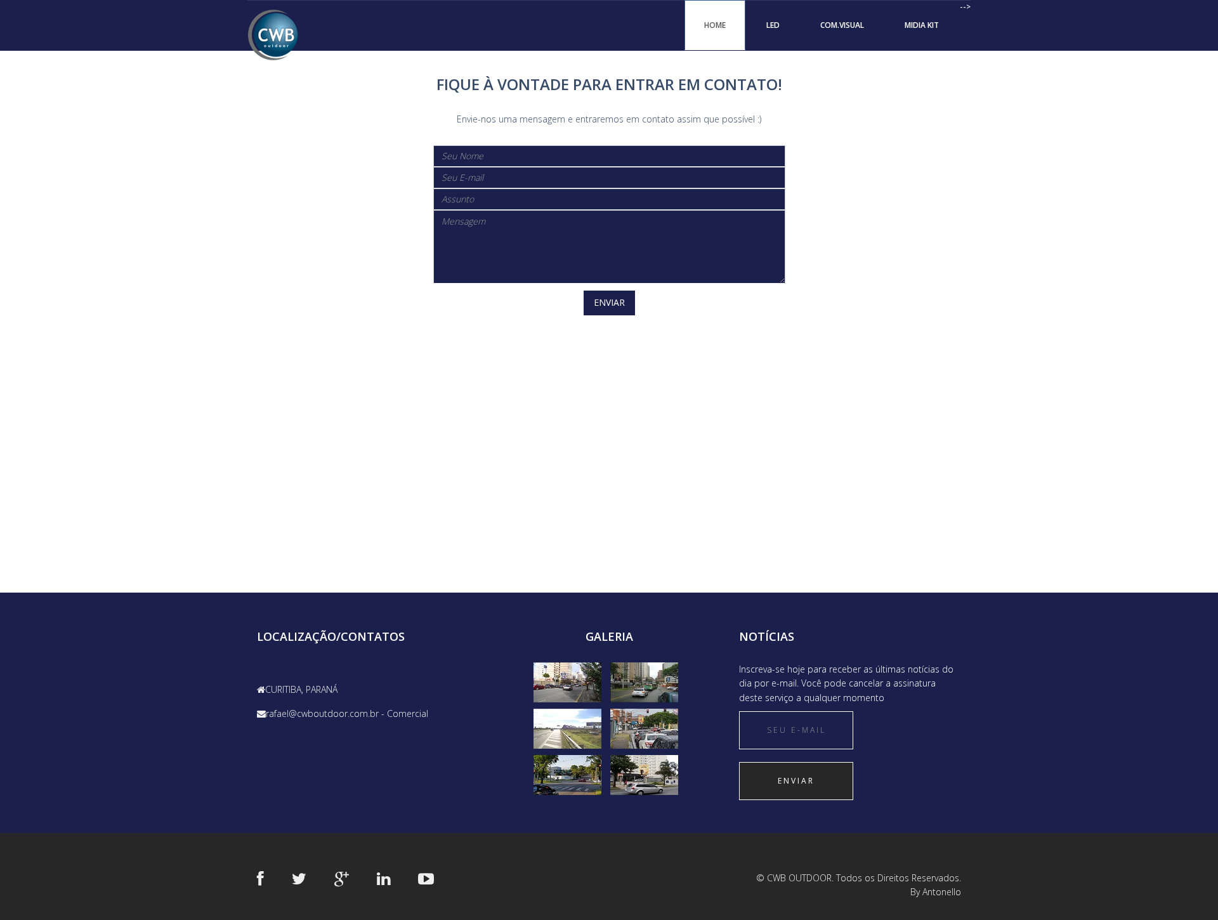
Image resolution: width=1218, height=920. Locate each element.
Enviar (609, 302)
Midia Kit (922, 25)
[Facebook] (260, 878)
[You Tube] (426, 878)
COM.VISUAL (842, 25)
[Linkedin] (383, 878)
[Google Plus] (341, 878)
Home (715, 25)
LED (773, 25)
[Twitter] (299, 878)
